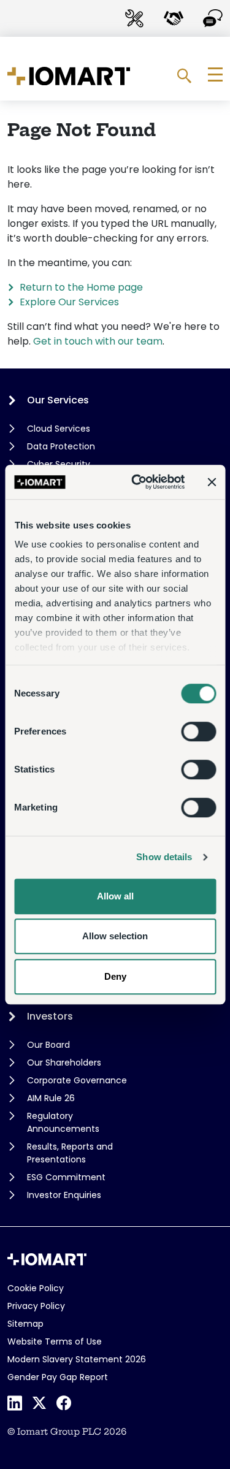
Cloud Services (58, 428)
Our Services (58, 400)
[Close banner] (211, 482)
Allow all (115, 896)
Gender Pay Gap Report (57, 1377)
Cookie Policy (35, 1288)
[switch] (198, 731)
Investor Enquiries (64, 1195)
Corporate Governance (77, 1080)
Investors (50, 1016)
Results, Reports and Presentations (70, 1153)
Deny (115, 976)
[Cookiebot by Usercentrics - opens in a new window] (137, 482)
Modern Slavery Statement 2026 (76, 1359)
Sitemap (25, 1324)
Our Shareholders (64, 1062)
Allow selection (115, 936)
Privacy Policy (36, 1306)
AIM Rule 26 (51, 1098)
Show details (164, 857)
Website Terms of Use (54, 1341)
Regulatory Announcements (63, 1122)
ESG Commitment (66, 1177)
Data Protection (61, 446)
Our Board (48, 1045)
